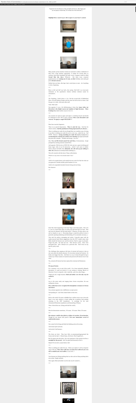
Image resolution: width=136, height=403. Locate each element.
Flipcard (5, 4)
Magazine (8, 4)
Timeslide (23, 4)
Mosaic (12, 4)
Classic (2, 4)
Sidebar (15, 4)
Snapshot (19, 4)
